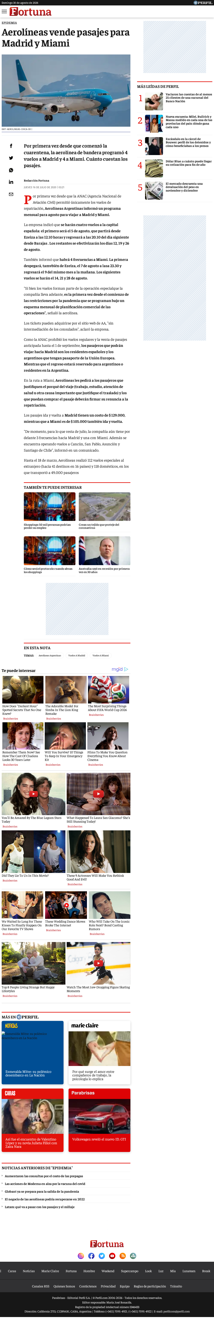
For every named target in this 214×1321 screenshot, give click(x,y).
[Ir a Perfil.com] (203, 3)
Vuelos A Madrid (76, 655)
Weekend (108, 1271)
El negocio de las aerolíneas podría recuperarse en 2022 (45, 1199)
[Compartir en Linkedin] (11, 182)
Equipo (125, 1286)
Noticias (29, 1271)
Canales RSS (40, 1286)
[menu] (5, 11)
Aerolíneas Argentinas (50, 655)
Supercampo (129, 1271)
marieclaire (99, 1027)
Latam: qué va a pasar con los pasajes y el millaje (40, 1207)
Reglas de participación (150, 1286)
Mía (173, 1271)
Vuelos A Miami (101, 655)
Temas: (29, 655)
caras (33, 1095)
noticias (33, 1027)
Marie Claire (50, 1271)
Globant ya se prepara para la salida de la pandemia (42, 1191)
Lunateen (188, 1271)
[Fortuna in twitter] (102, 1256)
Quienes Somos (64, 1286)
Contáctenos (88, 1286)
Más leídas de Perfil (158, 86)
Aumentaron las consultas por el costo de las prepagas (44, 1176)
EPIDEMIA (9, 22)
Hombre (89, 1271)
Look (148, 1271)
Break (206, 1271)
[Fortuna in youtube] (112, 1256)
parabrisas (99, 1095)
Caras (12, 1271)
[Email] (11, 194)
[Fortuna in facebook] (91, 1256)
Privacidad (108, 1286)
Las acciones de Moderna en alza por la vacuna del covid (45, 1183)
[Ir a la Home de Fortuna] (30, 11)
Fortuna (71, 1271)
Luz (160, 1271)
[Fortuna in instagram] (81, 1256)
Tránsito (176, 1286)
